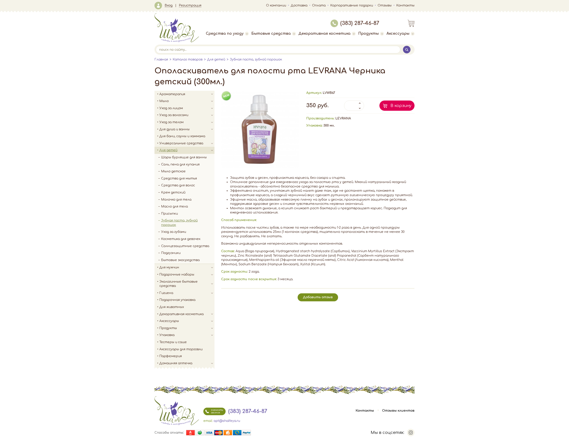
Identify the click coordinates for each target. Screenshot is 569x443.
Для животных (171, 307)
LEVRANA (343, 118)
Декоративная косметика (325, 34)
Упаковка (166, 335)
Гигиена (166, 293)
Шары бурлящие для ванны (184, 157)
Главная (161, 59)
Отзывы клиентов (398, 410)
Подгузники (170, 253)
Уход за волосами (173, 115)
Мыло (164, 101)
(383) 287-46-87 (359, 23)
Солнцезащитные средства (185, 246)
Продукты (368, 34)
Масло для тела (174, 206)
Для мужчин (169, 267)
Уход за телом (171, 122)
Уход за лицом (171, 108)
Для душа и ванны (174, 129)
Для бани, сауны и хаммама (182, 136)
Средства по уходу (225, 34)
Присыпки (169, 213)
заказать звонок (217, 411)
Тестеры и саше (173, 342)
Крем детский (173, 192)
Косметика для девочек (180, 239)
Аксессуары (398, 34)
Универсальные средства (181, 143)
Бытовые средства (271, 34)
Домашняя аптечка (175, 363)
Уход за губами (173, 232)
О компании (276, 5)
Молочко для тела (176, 199)
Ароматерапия (172, 94)
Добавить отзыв (318, 297)
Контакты (405, 5)
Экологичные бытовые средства (178, 284)
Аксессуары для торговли (180, 349)
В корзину (401, 105)
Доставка (299, 5)
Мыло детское (173, 171)
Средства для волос (178, 185)
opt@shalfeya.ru (227, 421)
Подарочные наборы (176, 274)
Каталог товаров (187, 59)
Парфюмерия (170, 356)
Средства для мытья (179, 178)
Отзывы (385, 5)
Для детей (216, 59)
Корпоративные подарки (351, 5)
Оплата (319, 5)
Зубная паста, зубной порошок (256, 59)
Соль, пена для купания (180, 164)
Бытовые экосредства (180, 260)
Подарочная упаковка (177, 300)
